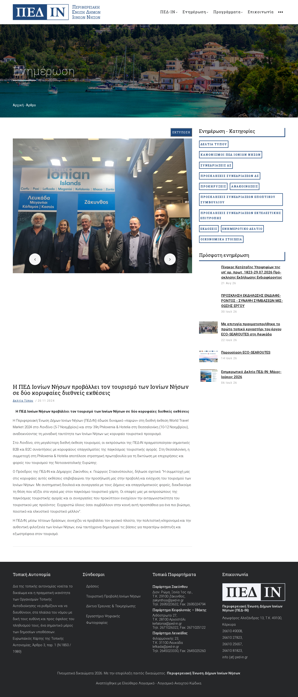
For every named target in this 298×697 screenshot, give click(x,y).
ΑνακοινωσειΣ (244, 186)
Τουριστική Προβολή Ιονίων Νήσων (113, 596)
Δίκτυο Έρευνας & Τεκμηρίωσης (111, 606)
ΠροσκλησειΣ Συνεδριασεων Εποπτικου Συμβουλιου (237, 199)
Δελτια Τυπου (213, 144)
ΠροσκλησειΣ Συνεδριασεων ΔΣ (229, 176)
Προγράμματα (226, 11)
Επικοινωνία (261, 11)
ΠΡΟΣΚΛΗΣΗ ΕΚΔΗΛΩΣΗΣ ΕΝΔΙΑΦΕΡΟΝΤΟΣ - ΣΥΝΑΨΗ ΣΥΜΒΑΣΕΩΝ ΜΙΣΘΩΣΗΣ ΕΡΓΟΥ (252, 300)
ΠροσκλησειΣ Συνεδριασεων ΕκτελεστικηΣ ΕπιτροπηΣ (240, 215)
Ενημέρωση (194, 11)
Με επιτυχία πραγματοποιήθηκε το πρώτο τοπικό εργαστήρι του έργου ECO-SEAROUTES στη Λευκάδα (251, 329)
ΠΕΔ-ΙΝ (167, 11)
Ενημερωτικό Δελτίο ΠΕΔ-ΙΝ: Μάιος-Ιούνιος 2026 (251, 374)
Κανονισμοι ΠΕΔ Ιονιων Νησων (230, 154)
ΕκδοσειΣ (208, 229)
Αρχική (18, 105)
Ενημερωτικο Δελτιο (242, 229)
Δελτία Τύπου (23, 400)
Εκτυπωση (181, 132)
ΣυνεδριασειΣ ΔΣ (215, 165)
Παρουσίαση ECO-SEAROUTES (245, 352)
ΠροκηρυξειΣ (213, 186)
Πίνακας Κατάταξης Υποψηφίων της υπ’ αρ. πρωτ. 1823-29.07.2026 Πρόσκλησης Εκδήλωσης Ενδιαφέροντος (251, 272)
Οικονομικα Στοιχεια (221, 239)
